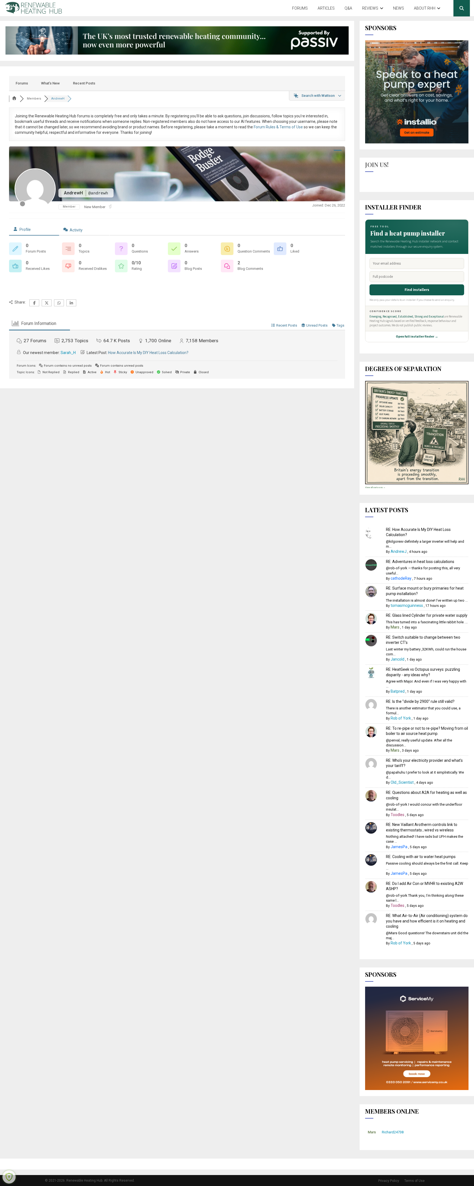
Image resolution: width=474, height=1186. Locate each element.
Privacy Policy (388, 1181)
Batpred (398, 691)
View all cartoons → (375, 487)
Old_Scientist (402, 782)
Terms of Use (414, 1181)
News (398, 8)
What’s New (50, 83)
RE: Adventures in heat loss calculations (420, 561)
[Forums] (14, 98)
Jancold (397, 659)
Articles (326, 8)
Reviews (370, 8)
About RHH (424, 8)
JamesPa (399, 847)
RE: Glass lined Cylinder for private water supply (426, 615)
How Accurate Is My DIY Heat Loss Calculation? (148, 352)
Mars (395, 627)
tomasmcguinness (407, 605)
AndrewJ (399, 551)
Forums (300, 8)
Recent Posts (84, 83)
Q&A (348, 8)
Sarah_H (68, 352)
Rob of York (401, 718)
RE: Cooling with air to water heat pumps (421, 856)
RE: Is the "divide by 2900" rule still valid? (420, 701)
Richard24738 (393, 1132)
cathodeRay (401, 578)
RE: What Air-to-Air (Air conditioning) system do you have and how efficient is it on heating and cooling (427, 921)
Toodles (397, 815)
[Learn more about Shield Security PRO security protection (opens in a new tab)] (9, 1177)
